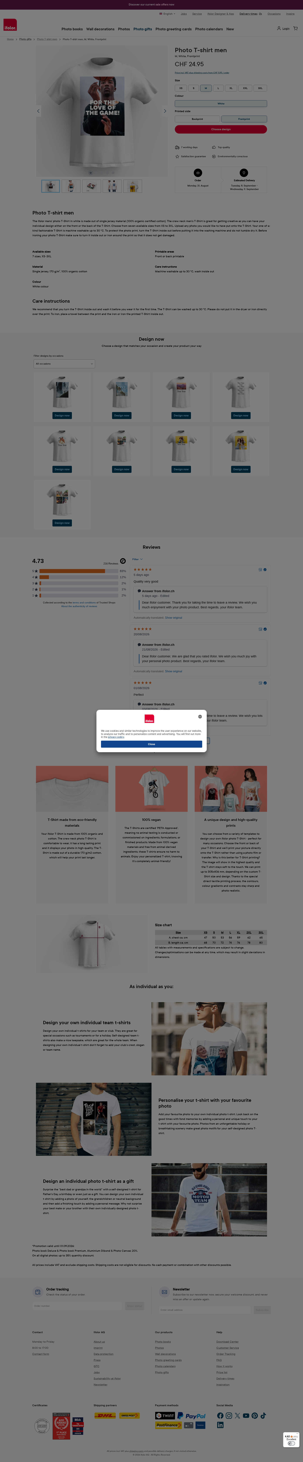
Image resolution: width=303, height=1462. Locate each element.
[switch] (291, 1443)
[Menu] (297, 1434)
